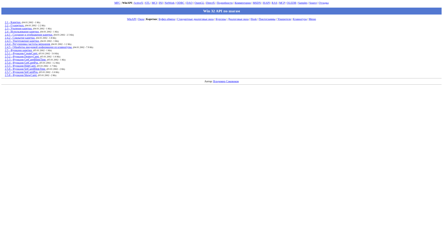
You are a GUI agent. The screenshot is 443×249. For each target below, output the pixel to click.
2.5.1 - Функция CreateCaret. (21, 53)
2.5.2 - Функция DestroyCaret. (22, 56)
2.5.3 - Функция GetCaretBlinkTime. (25, 59)
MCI (154, 2)
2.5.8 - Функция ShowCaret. (21, 75)
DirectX (210, 2)
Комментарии (243, 2)
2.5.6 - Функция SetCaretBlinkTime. (25, 68)
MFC (117, 2)
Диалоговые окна (238, 19)
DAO (189, 2)
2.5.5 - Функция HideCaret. (20, 65)
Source (313, 2)
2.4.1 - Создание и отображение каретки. (29, 34)
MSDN (257, 2)
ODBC (180, 2)
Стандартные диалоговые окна (195, 19)
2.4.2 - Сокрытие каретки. (20, 37)
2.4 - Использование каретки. (22, 31)
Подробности (225, 2)
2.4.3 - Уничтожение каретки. (22, 40)
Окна (141, 19)
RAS (274, 2)
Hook (254, 19)
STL (147, 2)
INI (161, 2)
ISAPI (266, 2)
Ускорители (284, 19)
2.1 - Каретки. (13, 22)
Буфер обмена (167, 19)
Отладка (324, 2)
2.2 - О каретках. (14, 25)
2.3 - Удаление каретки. (18, 28)
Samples (302, 2)
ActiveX (138, 2)
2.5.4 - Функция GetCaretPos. (22, 62)
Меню (312, 19)
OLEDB (291, 2)
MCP (282, 2)
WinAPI (131, 19)
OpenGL (199, 2)
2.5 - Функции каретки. (19, 50)
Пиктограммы (267, 19)
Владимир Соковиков (226, 81)
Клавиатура (300, 19)
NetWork (170, 2)
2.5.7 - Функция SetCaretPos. (21, 72)
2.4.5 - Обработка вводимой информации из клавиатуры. (38, 47)
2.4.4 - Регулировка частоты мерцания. (28, 44)
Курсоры (221, 19)
